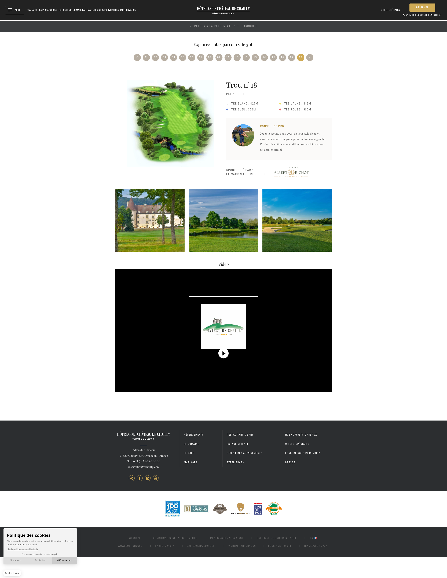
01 (146, 57)
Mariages (190, 462)
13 (255, 57)
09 (219, 57)
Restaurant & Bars (240, 434)
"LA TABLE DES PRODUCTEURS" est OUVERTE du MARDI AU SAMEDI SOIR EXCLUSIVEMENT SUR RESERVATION (81, 10)
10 (228, 57)
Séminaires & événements (244, 453)
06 (191, 57)
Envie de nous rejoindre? (303, 453)
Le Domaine (191, 444)
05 (182, 57)
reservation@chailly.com (144, 467)
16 (282, 57)
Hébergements (194, 434)
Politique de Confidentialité (277, 538)
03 (164, 57)
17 (291, 57)
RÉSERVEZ (422, 7)
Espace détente (238, 444)
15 (273, 57)
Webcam (134, 538)
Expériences (235, 462)
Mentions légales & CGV (227, 538)
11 (237, 57)
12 (246, 57)
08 (210, 57)
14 (264, 57)
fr (311, 538)
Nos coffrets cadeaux (301, 434)
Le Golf (189, 453)
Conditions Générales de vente (175, 538)
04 (173, 57)
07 (201, 57)
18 (300, 57)
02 (155, 57)
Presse (290, 462)
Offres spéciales (390, 10)
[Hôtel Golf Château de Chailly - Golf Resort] (150, 220)
